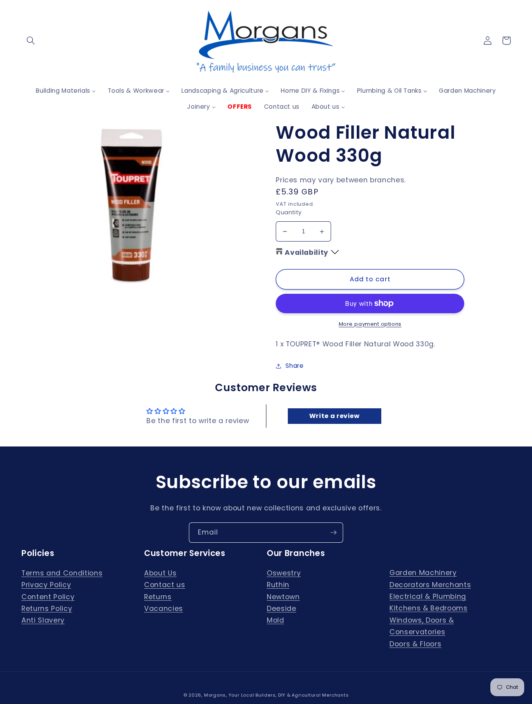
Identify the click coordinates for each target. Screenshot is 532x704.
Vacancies (163, 608)
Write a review (334, 415)
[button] (30, 40)
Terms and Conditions (61, 573)
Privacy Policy (46, 584)
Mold (275, 620)
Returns (158, 597)
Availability (306, 252)
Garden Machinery (423, 572)
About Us (160, 573)
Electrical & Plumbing (427, 596)
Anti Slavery (43, 620)
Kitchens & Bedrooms (428, 608)
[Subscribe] (333, 532)
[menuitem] (66, 90)
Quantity (289, 212)
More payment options (370, 324)
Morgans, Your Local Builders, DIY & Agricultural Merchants (276, 695)
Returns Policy (46, 608)
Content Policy (47, 597)
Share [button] (294, 366)
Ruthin (278, 584)
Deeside (281, 608)
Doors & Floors (415, 644)
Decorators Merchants (430, 584)
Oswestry (284, 573)
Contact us (164, 584)
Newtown (283, 597)
